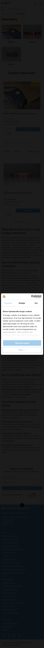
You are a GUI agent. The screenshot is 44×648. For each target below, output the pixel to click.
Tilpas (20, 350)
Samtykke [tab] (8, 303)
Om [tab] (36, 303)
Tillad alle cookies (22, 343)
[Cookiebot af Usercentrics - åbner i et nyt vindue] (31, 296)
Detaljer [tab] (22, 303)
